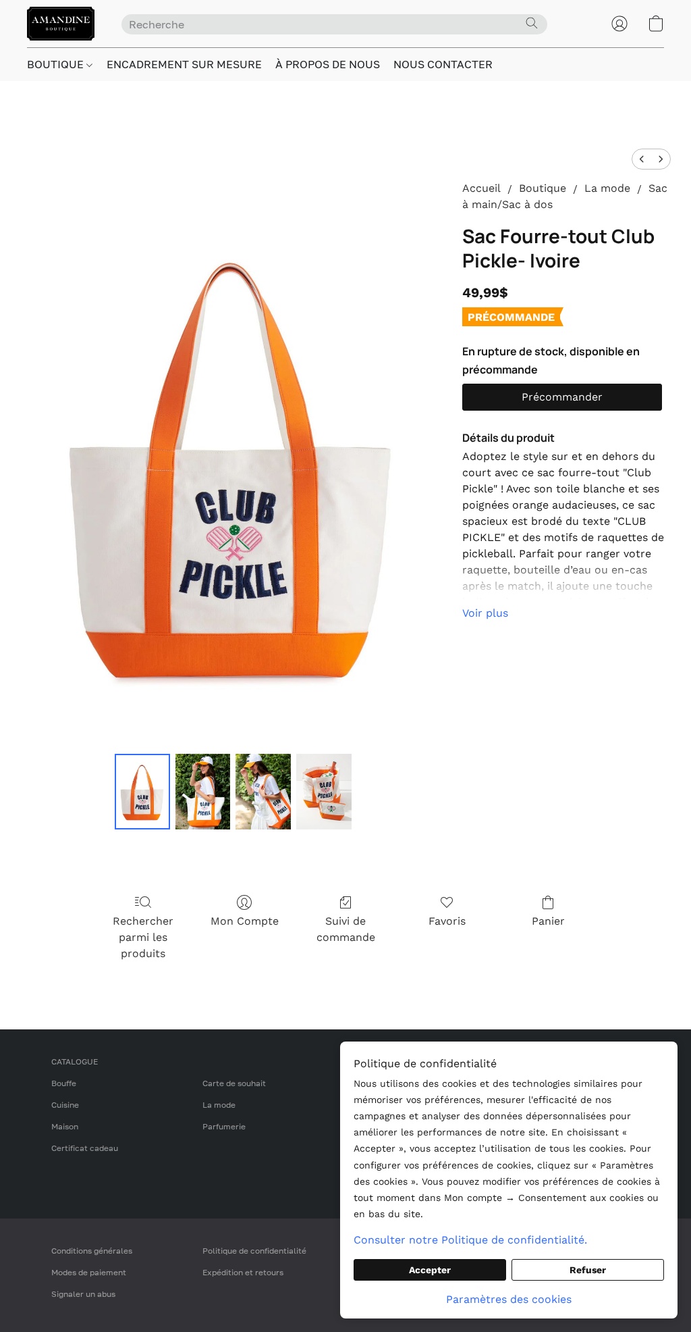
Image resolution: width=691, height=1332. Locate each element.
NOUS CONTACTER (443, 64)
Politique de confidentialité (254, 1251)
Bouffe (63, 1083)
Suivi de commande (345, 929)
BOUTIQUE (56, 64)
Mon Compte (245, 921)
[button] (60, 24)
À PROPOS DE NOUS (327, 64)
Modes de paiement (88, 1272)
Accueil (481, 188)
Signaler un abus (83, 1294)
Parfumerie (224, 1126)
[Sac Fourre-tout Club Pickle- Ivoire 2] (263, 791)
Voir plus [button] (485, 613)
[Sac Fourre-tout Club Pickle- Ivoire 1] (203, 791)
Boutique (542, 188)
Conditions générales (91, 1251)
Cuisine (65, 1105)
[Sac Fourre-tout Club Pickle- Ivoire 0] (142, 791)
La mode (607, 188)
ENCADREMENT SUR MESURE (184, 64)
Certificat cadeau (84, 1148)
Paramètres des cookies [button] (509, 1299)
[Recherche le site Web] (532, 23)
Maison (64, 1126)
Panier (548, 921)
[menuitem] (641, 159)
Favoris (447, 921)
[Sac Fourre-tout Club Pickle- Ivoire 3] (324, 791)
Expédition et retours (242, 1272)
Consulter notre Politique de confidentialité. (470, 1239)
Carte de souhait (234, 1083)
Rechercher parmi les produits (143, 937)
